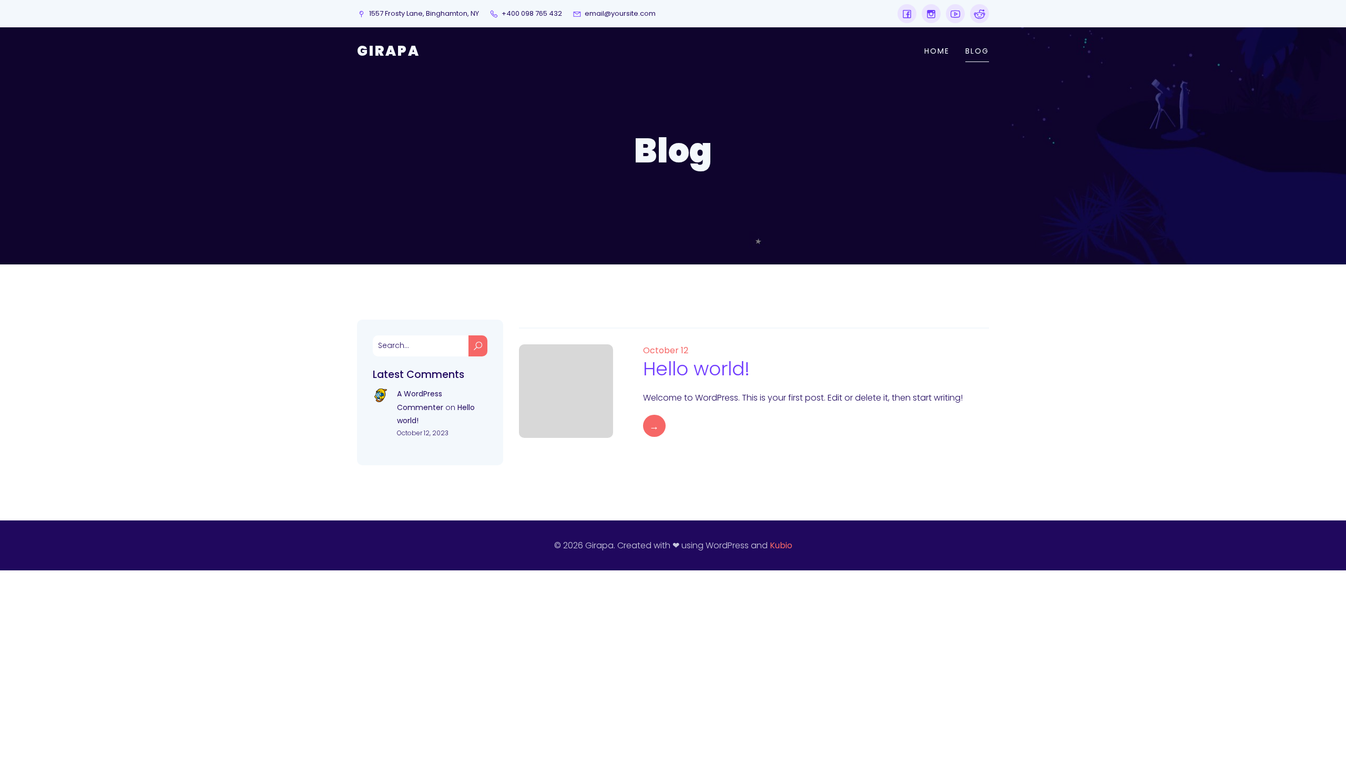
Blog (977, 51)
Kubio (781, 545)
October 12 (665, 350)
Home (937, 51)
